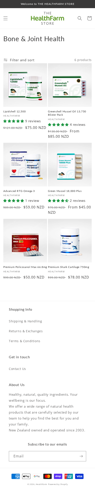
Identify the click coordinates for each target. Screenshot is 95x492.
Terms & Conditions (24, 341)
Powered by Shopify (58, 484)
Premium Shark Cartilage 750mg (68, 267)
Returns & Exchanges (26, 331)
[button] (5, 18)
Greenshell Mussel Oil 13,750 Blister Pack (67, 113)
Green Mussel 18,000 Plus (65, 191)
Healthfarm (41, 484)
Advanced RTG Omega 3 (19, 191)
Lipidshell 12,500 (14, 111)
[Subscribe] (81, 456)
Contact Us (17, 369)
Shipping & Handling (25, 321)
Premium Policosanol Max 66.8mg (25, 267)
